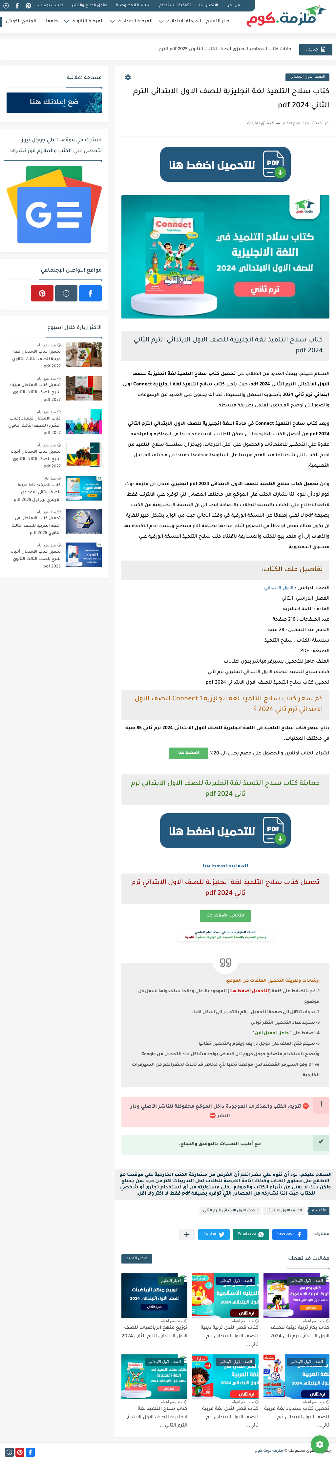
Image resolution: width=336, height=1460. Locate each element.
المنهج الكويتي (21, 21)
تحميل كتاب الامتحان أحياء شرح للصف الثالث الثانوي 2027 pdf (36, 459)
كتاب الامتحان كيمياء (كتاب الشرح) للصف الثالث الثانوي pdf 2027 (34, 426)
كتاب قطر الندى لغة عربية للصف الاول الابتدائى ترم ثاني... (230, 1418)
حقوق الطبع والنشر (89, 6)
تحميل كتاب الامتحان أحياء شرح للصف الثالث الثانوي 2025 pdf (36, 559)
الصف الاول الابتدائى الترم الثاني (230, 1211)
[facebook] (17, 5)
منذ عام (50, 478)
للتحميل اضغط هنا (225, 916)
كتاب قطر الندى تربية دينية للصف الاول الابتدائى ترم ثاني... (230, 1336)
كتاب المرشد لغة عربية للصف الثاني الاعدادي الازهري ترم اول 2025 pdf (37, 493)
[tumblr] (6, 5)
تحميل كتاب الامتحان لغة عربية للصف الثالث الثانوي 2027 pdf (36, 359)
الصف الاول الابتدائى (307, 77)
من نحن (233, 6)
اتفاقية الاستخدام (175, 6)
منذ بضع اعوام (314, 1321)
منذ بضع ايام (46, 345)
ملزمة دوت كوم (269, 1451)
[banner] (225, 185)
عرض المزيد (136, 1259)
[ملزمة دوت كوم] (286, 16)
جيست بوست (50, 6)
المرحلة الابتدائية (184, 21)
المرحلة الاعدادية (135, 21)
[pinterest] (28, 5)
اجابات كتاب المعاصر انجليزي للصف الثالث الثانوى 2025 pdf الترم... (224, 49)
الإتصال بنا (208, 6)
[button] (289, 1234)
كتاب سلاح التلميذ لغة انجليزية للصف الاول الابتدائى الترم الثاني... (155, 1418)
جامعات (49, 21)
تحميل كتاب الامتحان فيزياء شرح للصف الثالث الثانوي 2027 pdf (35, 392)
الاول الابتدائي (278, 588)
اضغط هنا (188, 753)
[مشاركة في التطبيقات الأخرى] (187, 1234)
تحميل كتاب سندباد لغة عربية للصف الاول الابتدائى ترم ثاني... (296, 1418)
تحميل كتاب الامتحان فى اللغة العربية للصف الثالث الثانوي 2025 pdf (36, 526)
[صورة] (84, 354)
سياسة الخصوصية (133, 6)
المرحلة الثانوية (88, 21)
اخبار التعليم (218, 21)
